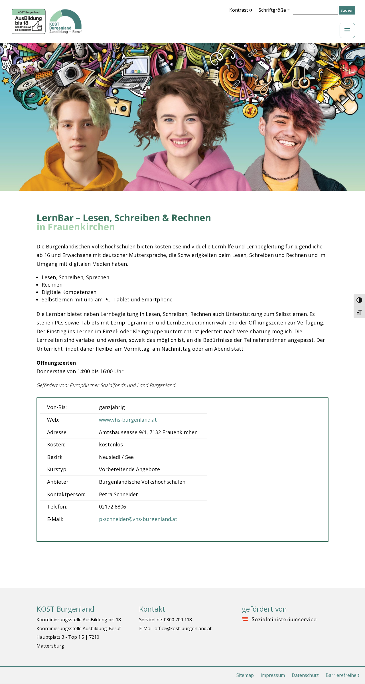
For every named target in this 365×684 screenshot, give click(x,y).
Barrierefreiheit (342, 675)
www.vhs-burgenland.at (128, 419)
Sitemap (245, 675)
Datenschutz (305, 675)
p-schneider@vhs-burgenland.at (138, 519)
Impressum (273, 675)
